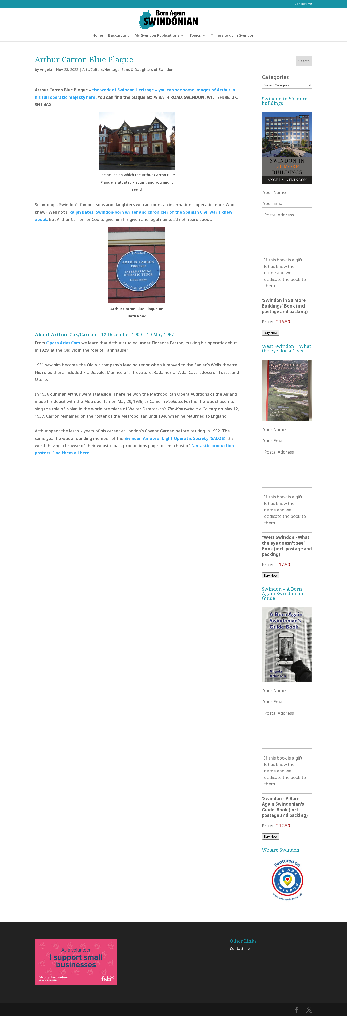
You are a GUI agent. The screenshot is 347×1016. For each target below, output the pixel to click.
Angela (46, 69)
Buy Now (270, 332)
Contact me (303, 4)
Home (97, 36)
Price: (267, 322)
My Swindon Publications (157, 36)
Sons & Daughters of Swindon (147, 69)
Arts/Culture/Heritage (100, 69)
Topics (195, 36)
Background (119, 36)
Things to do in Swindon (232, 36)
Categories (275, 77)
